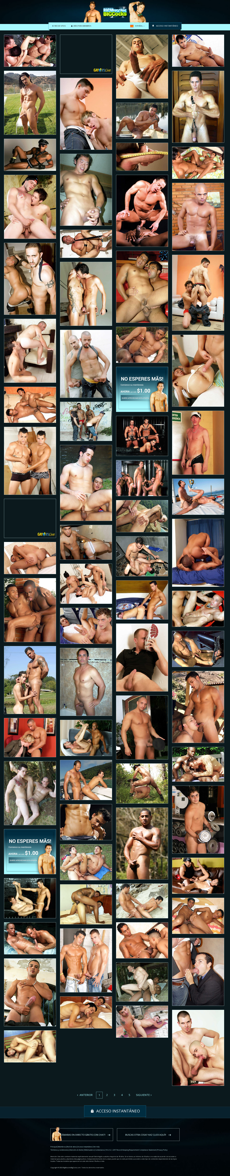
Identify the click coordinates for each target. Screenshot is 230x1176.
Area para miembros (82, 26)
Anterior (86, 1095)
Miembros (62, 1147)
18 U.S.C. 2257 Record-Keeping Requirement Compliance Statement (131, 1150)
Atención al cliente (76, 1150)
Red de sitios (60, 26)
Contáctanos (99, 1150)
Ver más (96, 1147)
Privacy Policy (162, 1150)
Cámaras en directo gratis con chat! (83, 1134)
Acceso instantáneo (167, 25)
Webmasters (89, 1150)
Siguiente (143, 1095)
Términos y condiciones (59, 1150)
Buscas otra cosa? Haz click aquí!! (145, 1134)
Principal (53, 1147)
